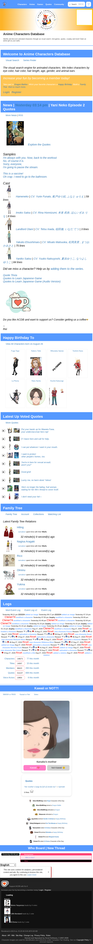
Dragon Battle (56, 805)
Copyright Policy (83, 940)
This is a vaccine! (13, 173)
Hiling (20, 527)
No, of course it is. (13, 160)
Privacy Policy (39, 935)
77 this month (33, 658)
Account (25, 514)
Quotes (49, 4)
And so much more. (17, 87)
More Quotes (12, 422)
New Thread (56, 848)
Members (10, 668)
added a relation (60, 653)
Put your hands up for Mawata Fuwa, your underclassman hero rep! (37, 430)
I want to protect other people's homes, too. (33, 455)
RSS (21, 115)
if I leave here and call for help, (35, 439)
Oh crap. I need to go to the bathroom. (25, 176)
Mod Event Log (13, 610)
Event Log (46, 610)
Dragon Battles (21, 84)
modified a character (24, 617)
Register (16, 92)
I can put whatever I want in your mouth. (39, 447)
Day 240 (7, 916)
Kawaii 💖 (35, 768)
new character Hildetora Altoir (41, 642)
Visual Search (12, 60)
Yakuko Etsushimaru (27, 242)
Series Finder (29, 60)
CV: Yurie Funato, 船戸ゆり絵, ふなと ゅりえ (58, 196)
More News (11, 115)
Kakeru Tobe (36, 351)
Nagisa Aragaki (26, 541)
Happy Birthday (65, 84)
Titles (12, 663)
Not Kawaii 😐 (58, 768)
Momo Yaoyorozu (17, 905)
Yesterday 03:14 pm (31, 105)
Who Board (36, 848)
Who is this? (30, 858)
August (7, 899)
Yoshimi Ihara (78, 351)
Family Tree (11, 514)
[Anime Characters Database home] (4, 4)
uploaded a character (28, 634)
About (4, 935)
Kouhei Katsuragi (56, 381)
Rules (48, 935)
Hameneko (22, 196)
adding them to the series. (67, 268)
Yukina (21, 584)
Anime (32, 4)
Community (59, 4)
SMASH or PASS (9, 694)
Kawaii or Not (25, 694)
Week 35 (7, 907)
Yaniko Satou (23, 258)
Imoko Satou (23, 212)
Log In (88, 4)
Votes (36, 694)
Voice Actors (9, 677)
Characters (22, 4)
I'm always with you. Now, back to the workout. (30, 157)
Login (6, 92)
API (9, 935)
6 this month (33, 677)
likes (27, 792)
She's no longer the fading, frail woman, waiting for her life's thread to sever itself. (40, 488)
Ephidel (62, 787)
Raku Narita (36, 381)
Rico (19, 555)
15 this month (33, 663)
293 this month (32, 668)
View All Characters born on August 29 (24, 344)
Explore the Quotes (39, 144)
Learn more (31, 875)
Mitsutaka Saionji (56, 351)
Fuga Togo (15, 351)
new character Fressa (63, 631)
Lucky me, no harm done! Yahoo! (36, 480)
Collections (38, 514)
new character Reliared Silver (13, 640)
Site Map (19, 935)
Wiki (13, 935)
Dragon (57, 810)
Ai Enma (13, 922)
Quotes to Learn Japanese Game (22, 278)
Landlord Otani (24, 229)
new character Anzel (83, 634)
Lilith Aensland (16, 914)
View (26, 861)
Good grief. (26, 472)
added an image (31, 614)
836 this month (32, 673)
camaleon (22, 532)
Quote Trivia (10, 275)
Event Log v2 (30, 610)
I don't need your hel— (31, 496)
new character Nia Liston (11, 650)
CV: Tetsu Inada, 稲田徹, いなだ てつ (57, 229)
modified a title (29, 653)
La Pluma (15, 381)
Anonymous (28, 854)
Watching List (54, 514)
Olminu (21, 570)
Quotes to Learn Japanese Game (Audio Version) (32, 281)
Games (40, 4)
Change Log (28, 935)
